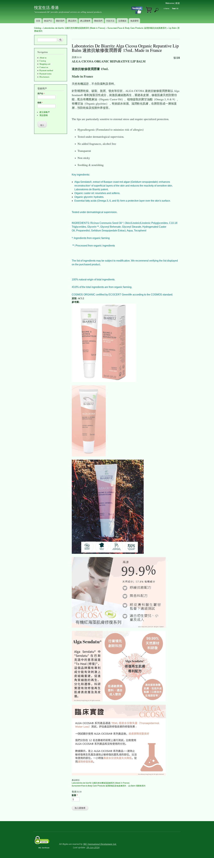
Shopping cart (44, 64)
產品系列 (72, 20)
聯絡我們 (98, 20)
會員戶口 (48, 20)
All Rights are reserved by (88, 844)
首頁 (38, 20)
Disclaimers (44, 77)
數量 (75, 795)
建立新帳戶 (44, 112)
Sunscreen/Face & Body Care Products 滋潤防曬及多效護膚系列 (136, 27)
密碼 (40, 102)
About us (43, 57)
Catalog (37, 27)
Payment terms (45, 73)
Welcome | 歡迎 (172, 3)
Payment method (46, 70)
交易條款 (122, 20)
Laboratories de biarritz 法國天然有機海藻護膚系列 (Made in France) (74, 27)
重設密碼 (43, 115)
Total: (174, 8)
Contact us (43, 67)
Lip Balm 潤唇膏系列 (136, 785)
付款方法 (110, 20)
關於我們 (60, 20)
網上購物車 (85, 20)
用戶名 (40, 93)
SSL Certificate (43, 848)
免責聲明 (134, 20)
